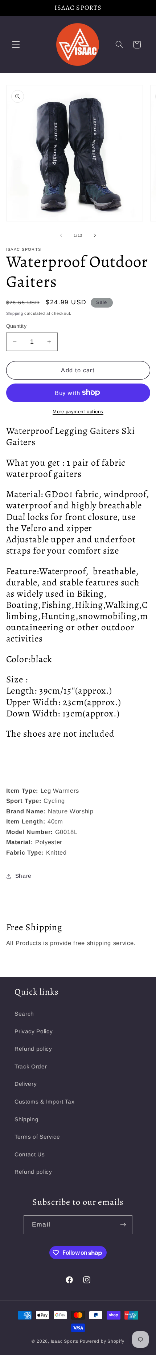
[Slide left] (61, 235)
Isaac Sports (64, 1341)
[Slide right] (95, 235)
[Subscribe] (123, 1224)
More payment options (78, 411)
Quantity (16, 326)
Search (24, 1014)
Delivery (26, 1084)
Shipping (14, 313)
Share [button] (23, 876)
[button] (16, 44)
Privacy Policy (34, 1031)
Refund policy (33, 1049)
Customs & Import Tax (44, 1101)
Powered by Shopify (102, 1341)
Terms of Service (37, 1137)
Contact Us (30, 1154)
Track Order (31, 1066)
